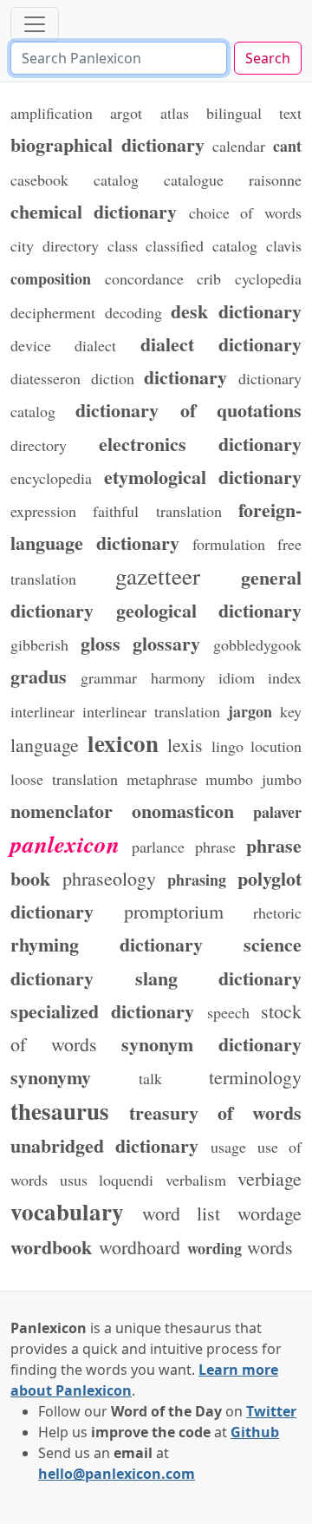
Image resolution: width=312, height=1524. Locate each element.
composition (50, 278)
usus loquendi (107, 1179)
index (285, 677)
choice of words (245, 212)
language (44, 744)
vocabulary (67, 1211)
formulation (228, 543)
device (30, 345)
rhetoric (277, 912)
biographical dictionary (107, 144)
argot (126, 112)
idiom (236, 677)
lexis (185, 744)
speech (228, 1012)
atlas (174, 112)
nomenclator (61, 810)
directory (38, 445)
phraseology (109, 878)
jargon (250, 711)
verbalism (196, 1179)
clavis (284, 245)
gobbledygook (257, 644)
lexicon (123, 743)
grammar (109, 677)
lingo (227, 746)
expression (43, 510)
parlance (158, 846)
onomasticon (183, 810)
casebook (39, 179)
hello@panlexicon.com (116, 1473)
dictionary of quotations (188, 409)
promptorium (174, 911)
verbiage (269, 1178)
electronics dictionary (200, 443)
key (291, 711)
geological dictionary (209, 610)
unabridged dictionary (104, 1145)
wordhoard (139, 1246)
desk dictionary (236, 310)
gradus (38, 676)
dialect (95, 345)
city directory (54, 245)
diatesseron (45, 378)
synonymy (50, 1076)
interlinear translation (151, 711)
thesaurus (59, 1111)
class (122, 245)
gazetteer (157, 576)
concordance (144, 278)
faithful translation (157, 510)
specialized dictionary (102, 1010)
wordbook (51, 1246)
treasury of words (215, 1112)
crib (209, 278)
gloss (100, 643)
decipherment (52, 312)
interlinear (42, 711)
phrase (215, 846)
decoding (133, 312)
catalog (116, 179)
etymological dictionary (203, 476)
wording (214, 1248)
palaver (277, 812)
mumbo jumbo (253, 779)
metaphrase (162, 779)
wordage (269, 1213)
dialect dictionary (221, 343)
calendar (238, 145)
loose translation (64, 779)
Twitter (271, 1411)
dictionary (185, 376)
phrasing (196, 879)
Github (255, 1432)
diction (112, 378)
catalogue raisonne (233, 179)
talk (150, 1078)
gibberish (39, 644)
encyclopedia (51, 478)
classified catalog (201, 245)
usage (228, 1146)
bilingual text (254, 112)
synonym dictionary (211, 1043)
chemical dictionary (94, 211)
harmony (178, 677)
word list (181, 1213)
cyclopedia (268, 278)
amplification (51, 112)
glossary (166, 643)
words (270, 1246)
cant (287, 145)
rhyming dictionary (106, 944)
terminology (255, 1076)
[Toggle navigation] (34, 24)
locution (276, 746)
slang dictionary (218, 977)
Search (267, 58)
